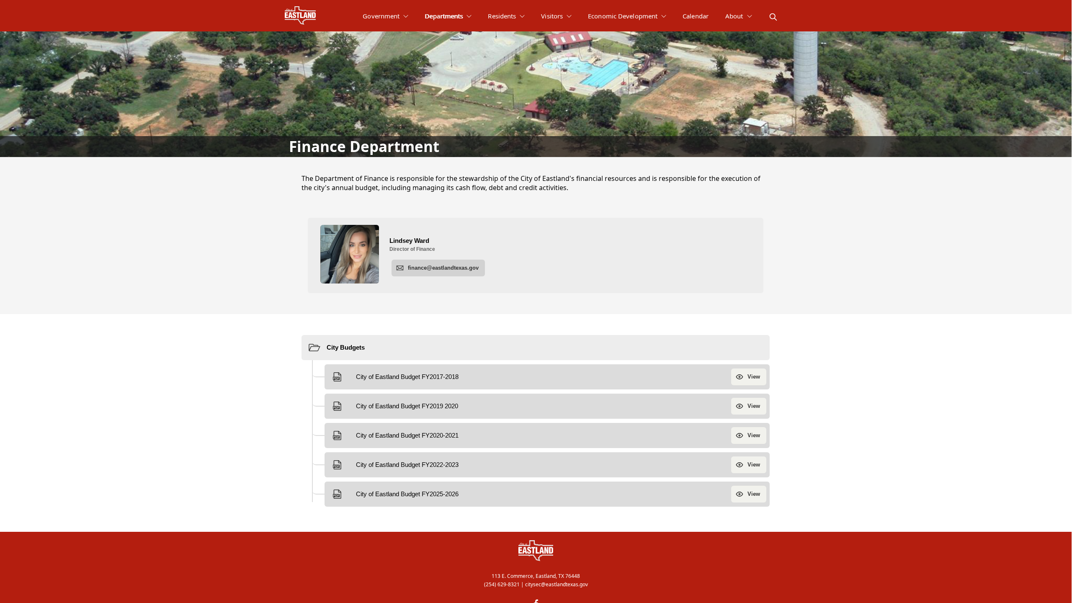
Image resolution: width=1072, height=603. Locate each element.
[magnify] (773, 17)
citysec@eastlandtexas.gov (556, 584)
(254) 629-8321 (502, 584)
